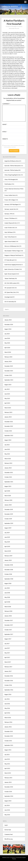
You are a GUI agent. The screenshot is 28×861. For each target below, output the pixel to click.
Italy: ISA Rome (8, 232)
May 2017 (7, 653)
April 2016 (7, 713)
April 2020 (7, 491)
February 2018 (8, 611)
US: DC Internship (9, 301)
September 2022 (9, 435)
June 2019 (7, 537)
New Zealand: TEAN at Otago (12, 250)
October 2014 (8, 791)
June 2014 (7, 810)
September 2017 (9, 634)
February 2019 (8, 555)
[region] (14, 849)
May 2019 (7, 542)
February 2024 (8, 357)
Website (5, 139)
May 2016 (7, 708)
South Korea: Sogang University (13, 264)
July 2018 (7, 588)
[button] (11, 852)
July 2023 (7, 389)
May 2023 (7, 398)
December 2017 (9, 620)
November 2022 (9, 426)
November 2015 (9, 736)
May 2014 (7, 814)
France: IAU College (10, 200)
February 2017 (8, 666)
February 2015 (8, 777)
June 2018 (7, 592)
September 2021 (9, 481)
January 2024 (8, 361)
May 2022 (7, 454)
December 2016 (9, 676)
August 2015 (8, 750)
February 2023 (8, 412)
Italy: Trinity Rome (9, 237)
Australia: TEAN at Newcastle (12, 165)
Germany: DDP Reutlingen (11, 204)
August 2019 (8, 528)
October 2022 (8, 431)
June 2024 (7, 338)
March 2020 (8, 495)
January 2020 (8, 505)
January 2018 (8, 616)
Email (4, 131)
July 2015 (7, 754)
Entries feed (8, 829)
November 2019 (9, 514)
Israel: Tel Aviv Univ (10, 227)
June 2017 (7, 648)
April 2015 (7, 768)
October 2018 (8, 574)
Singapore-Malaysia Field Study (13, 255)
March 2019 (8, 551)
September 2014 (9, 796)
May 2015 (7, 764)
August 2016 (8, 694)
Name (4, 124)
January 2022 (8, 468)
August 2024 (8, 329)
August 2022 (8, 440)
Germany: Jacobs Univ (10, 209)
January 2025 (8, 320)
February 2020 (8, 500)
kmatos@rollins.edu (14, 28)
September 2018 (9, 579)
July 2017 (7, 643)
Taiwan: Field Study (9, 278)
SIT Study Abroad (9, 260)
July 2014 (7, 805)
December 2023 (9, 366)
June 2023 (7, 394)
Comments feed (9, 834)
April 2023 (7, 403)
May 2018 (7, 597)
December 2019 (9, 509)
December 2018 (9, 565)
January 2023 (8, 417)
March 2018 (8, 606)
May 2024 (7, 343)
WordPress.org (9, 839)
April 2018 (7, 602)
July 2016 (7, 699)
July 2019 (7, 532)
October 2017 (8, 629)
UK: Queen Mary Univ (10, 292)
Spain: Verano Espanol (10, 274)
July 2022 (7, 444)
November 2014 (9, 787)
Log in (6, 825)
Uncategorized (8, 297)
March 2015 (8, 773)
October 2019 (8, 518)
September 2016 (9, 690)
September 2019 (9, 523)
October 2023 (8, 375)
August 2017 (8, 639)
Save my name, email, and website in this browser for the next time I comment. (14, 146)
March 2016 (8, 717)
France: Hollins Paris (10, 195)
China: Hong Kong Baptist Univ (13, 175)
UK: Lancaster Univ (9, 287)
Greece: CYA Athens (10, 218)
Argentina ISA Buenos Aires (12, 161)
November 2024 (9, 324)
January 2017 (8, 671)
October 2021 (8, 477)
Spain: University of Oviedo (12, 269)
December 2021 (9, 472)
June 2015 (7, 759)
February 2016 (8, 722)
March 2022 (8, 458)
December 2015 (9, 731)
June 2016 (7, 703)
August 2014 (8, 800)
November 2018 (9, 569)
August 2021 (8, 486)
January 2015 (8, 782)
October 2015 (8, 740)
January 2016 (8, 727)
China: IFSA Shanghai (10, 179)
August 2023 (8, 384)
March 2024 (8, 352)
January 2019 (8, 560)
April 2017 (7, 657)
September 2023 (9, 380)
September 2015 (9, 745)
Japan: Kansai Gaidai (10, 241)
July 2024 (7, 333)
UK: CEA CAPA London (10, 283)
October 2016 (8, 685)
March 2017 (8, 662)
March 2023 (8, 407)
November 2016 (9, 680)
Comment (6, 103)
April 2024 (7, 347)
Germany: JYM (8, 213)
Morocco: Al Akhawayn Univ (12, 246)
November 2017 (9, 625)
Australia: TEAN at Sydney (11, 170)
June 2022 (7, 449)
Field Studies (8, 184)
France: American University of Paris (14, 188)
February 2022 (8, 463)
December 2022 (9, 421)
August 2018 (8, 583)
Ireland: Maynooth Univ (11, 223)
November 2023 (9, 370)
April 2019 (7, 546)
